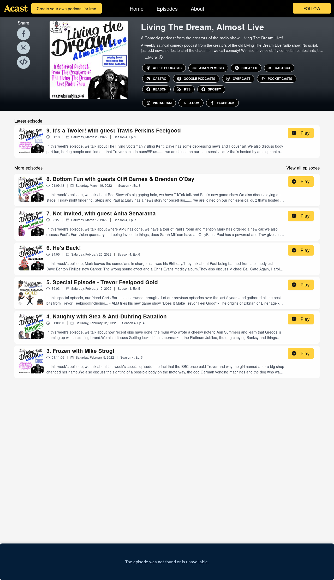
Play (305, 133)
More (151, 57)
